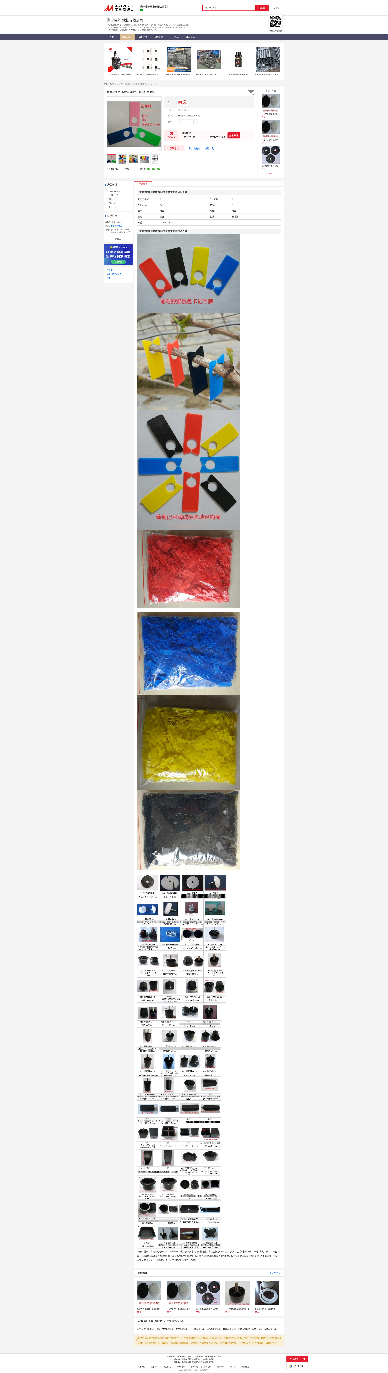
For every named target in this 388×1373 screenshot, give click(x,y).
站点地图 (181, 1366)
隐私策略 (194, 1366)
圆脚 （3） (113, 199)
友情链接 (245, 1366)
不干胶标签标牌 (197, 1329)
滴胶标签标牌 (270, 1329)
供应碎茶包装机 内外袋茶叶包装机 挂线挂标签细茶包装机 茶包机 (133, 74)
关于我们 (141, 1366)
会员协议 (207, 1366)
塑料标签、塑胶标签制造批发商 (208, 1356)
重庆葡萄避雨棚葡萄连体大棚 (266, 74)
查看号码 (233, 135)
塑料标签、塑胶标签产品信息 (179, 1356)
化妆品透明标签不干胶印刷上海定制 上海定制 (154, 74)
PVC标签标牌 (182, 1329)
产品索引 (110, 270)
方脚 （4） (113, 203)
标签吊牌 (141, 1329)
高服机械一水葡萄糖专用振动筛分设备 (181, 74)
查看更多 (118, 239)
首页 (105, 84)
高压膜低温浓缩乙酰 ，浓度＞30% (209, 74)
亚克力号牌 (257, 1329)
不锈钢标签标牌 (214, 1329)
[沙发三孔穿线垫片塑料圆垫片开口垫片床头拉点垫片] (271, 129)
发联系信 (174, 148)
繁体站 (233, 1366)
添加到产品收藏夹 (114, 274)
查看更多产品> (276, 1273)
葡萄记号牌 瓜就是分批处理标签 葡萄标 (198, 1359)
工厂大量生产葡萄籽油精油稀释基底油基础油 (243, 74)
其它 (120, 84)
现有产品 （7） (115, 191)
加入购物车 (194, 148)
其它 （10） (113, 207)
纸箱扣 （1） (114, 195)
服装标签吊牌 (153, 1329)
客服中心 (167, 1366)
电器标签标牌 (229, 1329)
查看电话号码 (116, 226)
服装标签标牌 (243, 1329)
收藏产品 (114, 169)
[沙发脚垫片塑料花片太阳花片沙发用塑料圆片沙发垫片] (271, 155)
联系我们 (154, 1366)
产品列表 (113, 84)
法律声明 (220, 1366)
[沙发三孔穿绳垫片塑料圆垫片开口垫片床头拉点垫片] (271, 103)
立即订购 (209, 148)
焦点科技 (197, 1370)
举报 (127, 169)
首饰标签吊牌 (168, 1329)
